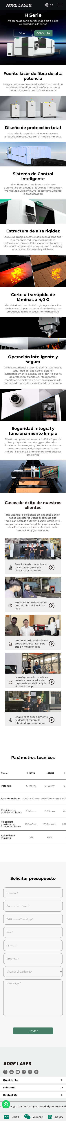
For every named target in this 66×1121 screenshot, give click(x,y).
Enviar (33, 1031)
